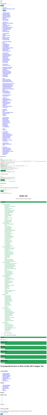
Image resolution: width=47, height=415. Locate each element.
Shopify (4, 114)
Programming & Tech (7, 16)
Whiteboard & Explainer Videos (8, 83)
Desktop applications (6, 103)
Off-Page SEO (5, 56)
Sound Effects (5, 153)
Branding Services (6, 120)
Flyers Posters (5, 26)
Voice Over (7, 323)
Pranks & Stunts (6, 142)
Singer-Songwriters (6, 150)
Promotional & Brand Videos (8, 85)
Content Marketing (6, 44)
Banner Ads (5, 30)
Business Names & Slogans (8, 81)
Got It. (1, 413)
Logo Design (5, 22)
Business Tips (5, 123)
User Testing (5, 110)
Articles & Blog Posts (7, 73)
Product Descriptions (6, 79)
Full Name (2, 160)
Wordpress (5, 115)
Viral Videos (7, 318)
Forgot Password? (12, 181)
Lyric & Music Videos (7, 87)
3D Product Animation (7, 94)
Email (1, 163)
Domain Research (6, 53)
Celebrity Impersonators (9, 320)
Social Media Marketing (7, 41)
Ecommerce (5, 100)
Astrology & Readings (7, 135)
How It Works (5, 387)
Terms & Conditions (6, 385)
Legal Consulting (6, 121)
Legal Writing (5, 76)
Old (5, 339)
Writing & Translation (7, 14)
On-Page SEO (5, 58)
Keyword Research (6, 60)
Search (2, 5)
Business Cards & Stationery (8, 23)
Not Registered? (3, 181)
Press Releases (5, 74)
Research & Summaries (7, 72)
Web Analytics (5, 49)
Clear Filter (3, 344)
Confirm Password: (4, 168)
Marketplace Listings (6, 65)
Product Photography (6, 91)
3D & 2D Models (6, 33)
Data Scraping (5, 62)
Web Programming (6, 98)
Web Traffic (5, 43)
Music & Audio (5, 20)
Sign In (4, 9)
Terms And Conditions (9, 169)
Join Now (4, 10)
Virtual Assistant (6, 117)
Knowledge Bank (6, 388)
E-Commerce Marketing (7, 54)
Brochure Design (6, 38)
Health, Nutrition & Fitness (8, 134)
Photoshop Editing (6, 31)
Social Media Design (6, 29)
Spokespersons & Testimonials (8, 88)
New (1, 339)
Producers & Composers (7, 149)
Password (2, 166)
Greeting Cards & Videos (7, 139)
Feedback (4, 390)
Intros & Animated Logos (7, 84)
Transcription (5, 75)
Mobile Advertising (6, 55)
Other (4, 36)
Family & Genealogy (6, 137)
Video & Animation (6, 15)
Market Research (6, 118)
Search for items (3, 3)
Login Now (13, 171)
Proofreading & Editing (7, 68)
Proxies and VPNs (6, 113)
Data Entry (5, 129)
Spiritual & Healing (6, 136)
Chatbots (4, 105)
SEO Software (5, 64)
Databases (4, 109)
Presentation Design (6, 35)
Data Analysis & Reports (7, 106)
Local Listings (5, 52)
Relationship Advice (6, 133)
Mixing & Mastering (6, 148)
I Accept (7, 169)
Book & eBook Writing (7, 80)
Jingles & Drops (6, 152)
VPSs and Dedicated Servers (8, 112)
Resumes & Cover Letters (7, 67)
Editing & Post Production (7, 86)
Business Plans (5, 119)
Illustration (5, 24)
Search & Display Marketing (8, 47)
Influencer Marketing (6, 50)
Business (4, 17)
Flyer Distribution (6, 126)
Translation (5, 69)
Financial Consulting (6, 122)
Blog (4, 389)
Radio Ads (5, 154)
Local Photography (6, 92)
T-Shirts (4, 34)
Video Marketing (6, 45)
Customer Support (6, 386)
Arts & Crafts (5, 132)
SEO (4, 42)
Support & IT (5, 104)
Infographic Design (6, 37)
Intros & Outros (5, 90)
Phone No (4, 164)
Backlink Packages (6, 59)
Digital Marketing (6, 13)
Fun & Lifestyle (5, 19)
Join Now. (10, 193)
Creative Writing (6, 70)
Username (11, 161)
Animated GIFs (5, 95)
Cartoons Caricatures (6, 25)
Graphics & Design (6, 12)
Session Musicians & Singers (8, 151)
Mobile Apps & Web (6, 101)
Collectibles (5, 138)
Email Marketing (6, 46)
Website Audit (5, 61)
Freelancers (5, 7)
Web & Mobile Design (7, 28)
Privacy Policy (5, 412)
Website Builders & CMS (7, 99)
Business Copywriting (7, 71)
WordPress (5, 97)
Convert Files (5, 107)
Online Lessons (5, 131)
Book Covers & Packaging (7, 27)
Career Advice (5, 125)
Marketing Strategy (6, 48)
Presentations (5, 124)
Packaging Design (6, 39)
